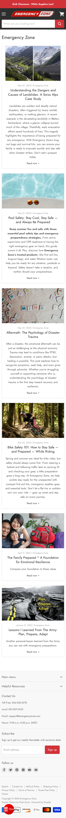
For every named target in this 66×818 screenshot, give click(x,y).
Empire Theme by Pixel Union (16, 802)
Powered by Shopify (41, 802)
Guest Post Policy (46, 790)
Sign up (52, 750)
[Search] (59, 24)
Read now (32, 163)
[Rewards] (9, 809)
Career (5, 793)
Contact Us (17, 786)
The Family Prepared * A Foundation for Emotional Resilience (33, 559)
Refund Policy (32, 786)
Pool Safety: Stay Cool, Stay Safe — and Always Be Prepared (33, 219)
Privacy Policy (8, 790)
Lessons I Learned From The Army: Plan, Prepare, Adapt (33, 632)
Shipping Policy (50, 786)
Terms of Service (26, 790)
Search (5, 786)
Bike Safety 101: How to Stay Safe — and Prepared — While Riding (33, 449)
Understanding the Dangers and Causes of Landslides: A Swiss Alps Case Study (33, 94)
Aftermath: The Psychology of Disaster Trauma (33, 334)
